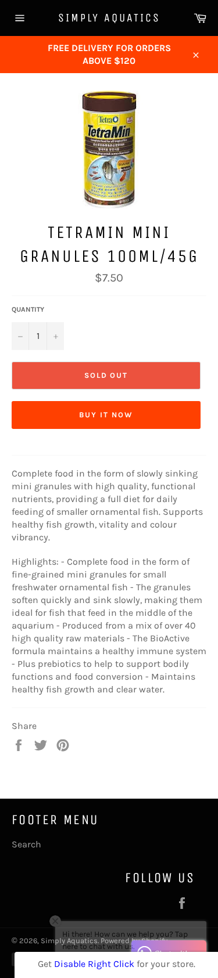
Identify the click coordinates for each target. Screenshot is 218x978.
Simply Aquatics (109, 17)
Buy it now (106, 414)
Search (26, 844)
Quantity (28, 309)
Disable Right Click (94, 963)
